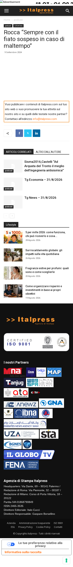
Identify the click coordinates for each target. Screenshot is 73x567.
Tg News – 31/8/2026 (40, 197)
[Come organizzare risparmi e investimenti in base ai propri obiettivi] (13, 290)
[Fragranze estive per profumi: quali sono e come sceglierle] (13, 272)
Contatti (58, 527)
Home (7, 19)
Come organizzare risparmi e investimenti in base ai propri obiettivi (43, 290)
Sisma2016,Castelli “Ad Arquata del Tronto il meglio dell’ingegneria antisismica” (44, 166)
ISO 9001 (58, 523)
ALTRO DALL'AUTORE (48, 151)
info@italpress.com (45, 119)
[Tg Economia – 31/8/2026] (13, 184)
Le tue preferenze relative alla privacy (40, 544)
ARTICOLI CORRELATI (18, 151)
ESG (13, 527)
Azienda (11, 523)
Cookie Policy (43, 527)
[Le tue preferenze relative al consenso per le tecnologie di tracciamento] (66, 560)
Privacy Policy (25, 527)
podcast (18, 19)
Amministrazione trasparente (34, 523)
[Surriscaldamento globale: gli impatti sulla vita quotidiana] (13, 254)
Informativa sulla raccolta (23, 552)
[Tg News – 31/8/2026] (13, 202)
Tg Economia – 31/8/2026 (43, 180)
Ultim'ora (18, 25)
